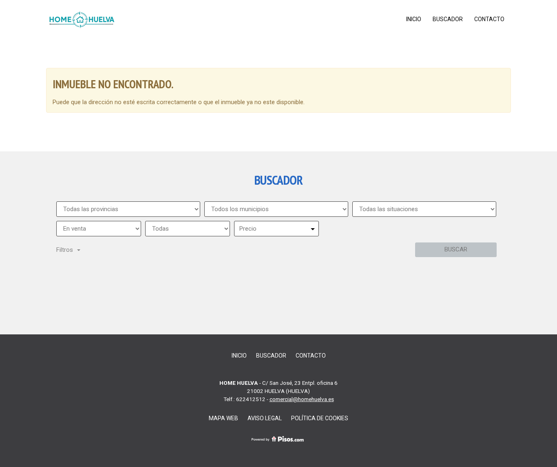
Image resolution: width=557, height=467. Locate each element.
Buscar (455, 249)
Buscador (448, 19)
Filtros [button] (64, 249)
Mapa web (223, 418)
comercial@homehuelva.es (302, 399)
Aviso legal (265, 418)
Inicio (413, 19)
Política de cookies (319, 418)
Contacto (489, 19)
